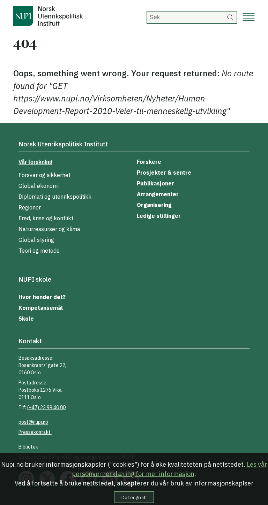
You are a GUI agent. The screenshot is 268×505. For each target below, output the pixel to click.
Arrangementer (158, 194)
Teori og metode (39, 250)
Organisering (154, 204)
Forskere (149, 161)
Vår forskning (35, 161)
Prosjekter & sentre (164, 172)
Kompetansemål (40, 307)
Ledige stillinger (159, 215)
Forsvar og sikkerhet (44, 174)
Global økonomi (38, 185)
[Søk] (231, 17)
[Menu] (249, 17)
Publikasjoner (155, 183)
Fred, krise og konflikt (45, 218)
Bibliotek (28, 447)
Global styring (36, 239)
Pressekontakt (35, 432)
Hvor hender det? (42, 296)
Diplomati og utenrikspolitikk (54, 196)
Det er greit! (134, 497)
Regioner (29, 207)
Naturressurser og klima (49, 228)
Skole (26, 318)
